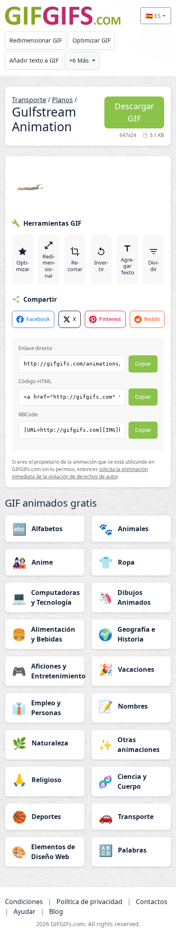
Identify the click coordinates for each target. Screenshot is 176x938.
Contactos (151, 901)
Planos (62, 99)
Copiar (143, 363)
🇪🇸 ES (153, 16)
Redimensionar (49, 266)
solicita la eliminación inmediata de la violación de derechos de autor (80, 473)
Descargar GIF (134, 112)
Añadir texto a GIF (34, 60)
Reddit (152, 319)
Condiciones (24, 901)
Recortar (75, 266)
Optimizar (22, 266)
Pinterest (110, 319)
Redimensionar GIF (35, 40)
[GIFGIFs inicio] (62, 16)
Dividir (153, 266)
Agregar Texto (127, 266)
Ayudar (25, 911)
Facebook (38, 319)
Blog (56, 911)
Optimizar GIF (91, 40)
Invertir (101, 266)
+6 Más (79, 60)
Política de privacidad (89, 901)
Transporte (29, 99)
